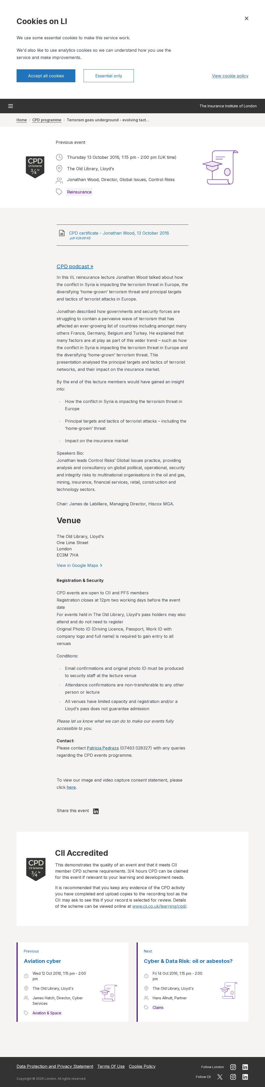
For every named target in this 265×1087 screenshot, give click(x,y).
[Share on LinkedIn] (96, 811)
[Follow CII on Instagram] (233, 1077)
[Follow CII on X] (220, 1077)
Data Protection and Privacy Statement (55, 1066)
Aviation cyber (42, 961)
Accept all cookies (46, 75)
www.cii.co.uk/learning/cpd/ (159, 906)
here (71, 787)
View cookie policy (230, 75)
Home (22, 120)
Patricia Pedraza (103, 748)
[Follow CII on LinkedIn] (245, 1077)
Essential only (108, 75)
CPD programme (46, 120)
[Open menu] (10, 106)
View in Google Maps (77, 565)
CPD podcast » (75, 266)
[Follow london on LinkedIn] (245, 1067)
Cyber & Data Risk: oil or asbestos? (188, 961)
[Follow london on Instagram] (233, 1067)
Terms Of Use (111, 1066)
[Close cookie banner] (246, 18)
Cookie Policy (142, 1066)
